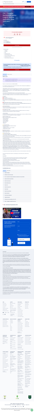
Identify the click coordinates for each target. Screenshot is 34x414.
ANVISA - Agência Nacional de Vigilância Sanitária (20, 371)
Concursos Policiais (20, 328)
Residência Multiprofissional (20, 332)
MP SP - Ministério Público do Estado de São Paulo (27, 367)
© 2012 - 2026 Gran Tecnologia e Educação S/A (17, 403)
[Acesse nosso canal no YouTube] (3, 312)
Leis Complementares (5, 369)
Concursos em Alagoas (20, 337)
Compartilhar (17, 60)
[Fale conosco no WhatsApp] (18, 406)
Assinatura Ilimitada (20, 303)
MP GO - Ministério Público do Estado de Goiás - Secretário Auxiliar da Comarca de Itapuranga (20, 367)
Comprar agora (27, 6)
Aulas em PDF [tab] (8, 170)
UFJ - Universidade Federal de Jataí (20, 387)
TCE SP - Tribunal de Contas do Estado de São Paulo (27, 383)
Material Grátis (27, 304)
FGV (10, 325)
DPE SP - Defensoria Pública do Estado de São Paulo (27, 353)
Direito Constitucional (5, 359)
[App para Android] (13, 406)
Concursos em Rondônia (28, 341)
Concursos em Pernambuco (19, 344)
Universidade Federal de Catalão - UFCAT (21, 379)
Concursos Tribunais (20, 330)
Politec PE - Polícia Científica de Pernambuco (27, 386)
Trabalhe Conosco (5, 309)
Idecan (11, 326)
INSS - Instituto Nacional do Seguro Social (13, 369)
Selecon (11, 327)
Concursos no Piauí (20, 345)
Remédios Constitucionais (5, 371)
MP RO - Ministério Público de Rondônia (27, 381)
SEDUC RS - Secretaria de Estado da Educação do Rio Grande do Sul (28, 372)
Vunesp (11, 330)
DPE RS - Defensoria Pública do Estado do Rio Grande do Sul (28, 364)
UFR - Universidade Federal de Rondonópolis (20, 381)
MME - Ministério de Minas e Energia (20, 364)
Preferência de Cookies (6, 310)
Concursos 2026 (5, 320)
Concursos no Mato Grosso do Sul (5, 341)
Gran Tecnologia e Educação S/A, (14, 408)
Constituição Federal (5, 354)
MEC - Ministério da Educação (20, 359)
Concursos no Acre (27, 336)
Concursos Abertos (5, 321)
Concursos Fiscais (20, 324)
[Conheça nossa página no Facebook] (8, 312)
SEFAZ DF (11, 362)
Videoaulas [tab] (4, 170)
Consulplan (11, 322)
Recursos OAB (27, 325)
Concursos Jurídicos (20, 325)
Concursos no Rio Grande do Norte (20, 347)
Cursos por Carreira (20, 311)
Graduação (19, 307)
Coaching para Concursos (19, 305)
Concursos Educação (20, 323)
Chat (11, 304)
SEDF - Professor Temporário (20, 357)
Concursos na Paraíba (20, 342)
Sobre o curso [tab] (5, 74)
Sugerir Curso (26, 308)
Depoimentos (26, 303)
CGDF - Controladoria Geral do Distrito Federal (28, 362)
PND (10, 372)
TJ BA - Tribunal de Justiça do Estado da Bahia (27, 376)
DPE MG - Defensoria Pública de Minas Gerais (28, 358)
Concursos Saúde (20, 329)
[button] (17, 173)
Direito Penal (4, 362)
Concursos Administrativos (19, 321)
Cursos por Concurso (6, 8)
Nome (18, 221)
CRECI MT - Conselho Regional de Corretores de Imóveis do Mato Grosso (20, 376)
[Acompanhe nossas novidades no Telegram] (23, 406)
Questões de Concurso (5, 326)
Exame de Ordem (20, 306)
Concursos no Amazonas (28, 337)
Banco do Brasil (12, 366)
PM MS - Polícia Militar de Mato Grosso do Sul (28, 356)
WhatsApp (12, 305)
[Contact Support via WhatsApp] (32, 410)
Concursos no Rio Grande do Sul (12, 339)
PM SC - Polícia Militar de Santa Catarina (28, 369)
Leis (3, 368)
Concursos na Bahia (20, 338)
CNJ (9, 8)
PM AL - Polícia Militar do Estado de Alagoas (13, 356)
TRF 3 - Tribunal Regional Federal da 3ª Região (28, 379)
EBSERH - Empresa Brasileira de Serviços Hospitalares (13, 364)
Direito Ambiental (5, 357)
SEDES (11, 353)
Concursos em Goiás (5, 339)
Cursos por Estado (20, 312)
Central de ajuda (13, 303)
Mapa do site (27, 404)
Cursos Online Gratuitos (20, 316)
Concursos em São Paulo (13, 348)
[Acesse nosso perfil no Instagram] (5, 312)
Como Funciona (4, 304)
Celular (19, 230)
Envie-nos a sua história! (12, 315)
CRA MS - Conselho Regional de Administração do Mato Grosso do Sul (20, 384)
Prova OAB (26, 321)
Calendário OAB (27, 322)
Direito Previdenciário (5, 363)
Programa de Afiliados (5, 308)
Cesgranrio (11, 321)
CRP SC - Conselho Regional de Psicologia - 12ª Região (21, 354)
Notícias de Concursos (5, 325)
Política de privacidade (8, 404)
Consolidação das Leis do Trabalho (5, 353)
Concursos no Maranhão (21, 341)
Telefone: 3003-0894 (13, 308)
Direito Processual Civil (5, 364)
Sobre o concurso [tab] (9, 74)
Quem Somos (4, 303)
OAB (25, 320)
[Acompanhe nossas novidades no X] (3, 314)
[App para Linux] (10, 406)
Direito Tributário (5, 367)
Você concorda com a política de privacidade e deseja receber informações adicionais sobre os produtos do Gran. (23, 235)
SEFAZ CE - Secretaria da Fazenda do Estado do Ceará (13, 359)
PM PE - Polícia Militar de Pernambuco (21, 373)
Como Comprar (4, 305)
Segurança (23, 404)
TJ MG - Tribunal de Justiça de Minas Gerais (28, 360)
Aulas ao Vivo (26, 305)
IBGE (10, 367)
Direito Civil (4, 358)
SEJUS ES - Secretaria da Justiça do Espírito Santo (28, 374)
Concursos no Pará (27, 340)
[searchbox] (17, 4)
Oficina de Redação (20, 315)
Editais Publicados (5, 322)
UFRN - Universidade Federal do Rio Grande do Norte (20, 390)
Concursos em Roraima (28, 342)
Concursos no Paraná (12, 337)
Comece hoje (17, 69)
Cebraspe (11, 320)
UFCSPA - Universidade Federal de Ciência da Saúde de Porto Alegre (20, 392)
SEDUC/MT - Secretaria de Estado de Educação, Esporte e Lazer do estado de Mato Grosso (21, 361)
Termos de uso (14, 404)
